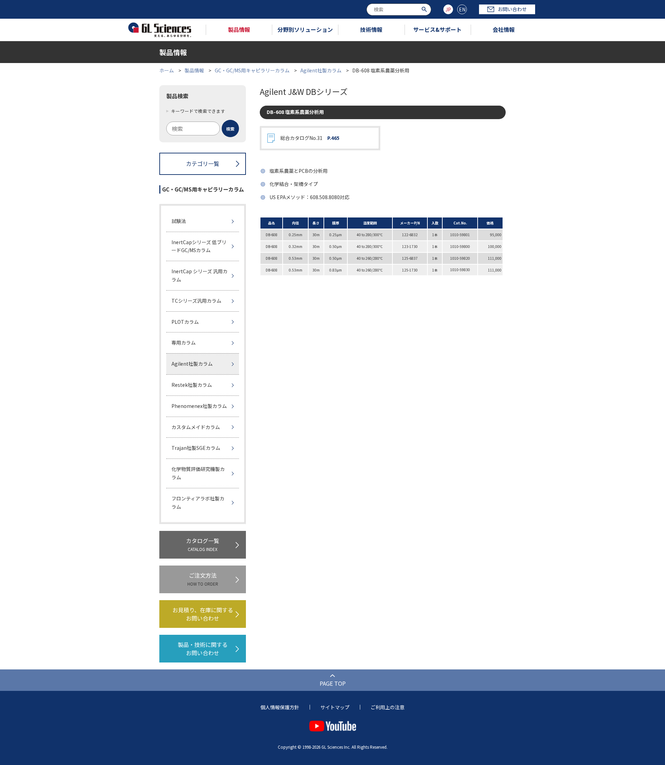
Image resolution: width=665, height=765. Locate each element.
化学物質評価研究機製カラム (198, 473)
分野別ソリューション (305, 29)
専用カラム (183, 342)
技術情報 (371, 29)
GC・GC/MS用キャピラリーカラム (252, 70)
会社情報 (504, 29)
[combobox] (398, 9)
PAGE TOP (333, 683)
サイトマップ (334, 707)
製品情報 (239, 29)
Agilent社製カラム (321, 70)
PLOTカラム (185, 321)
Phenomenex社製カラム (199, 405)
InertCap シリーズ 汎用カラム (199, 275)
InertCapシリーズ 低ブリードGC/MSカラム (199, 246)
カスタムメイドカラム (195, 427)
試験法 (178, 220)
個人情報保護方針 (279, 707)
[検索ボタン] (425, 9)
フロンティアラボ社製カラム (197, 502)
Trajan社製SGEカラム (195, 447)
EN (462, 9)
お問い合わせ (512, 9)
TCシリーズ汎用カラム (196, 300)
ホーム (166, 70)
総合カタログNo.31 (309, 137)
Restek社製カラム (191, 384)
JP (448, 9)
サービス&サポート (437, 29)
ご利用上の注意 (388, 707)
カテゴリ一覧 (202, 163)
